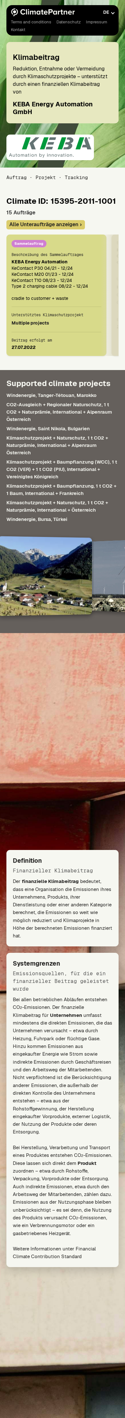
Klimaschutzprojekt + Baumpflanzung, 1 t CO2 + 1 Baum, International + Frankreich (61, 489)
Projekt (46, 177)
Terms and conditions (31, 22)
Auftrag (16, 177)
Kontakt (18, 29)
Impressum (96, 22)
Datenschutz (68, 22)
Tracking (76, 177)
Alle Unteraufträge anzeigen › (45, 224)
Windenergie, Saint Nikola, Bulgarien (48, 428)
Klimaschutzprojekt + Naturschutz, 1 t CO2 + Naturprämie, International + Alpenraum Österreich (57, 445)
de (106, 12)
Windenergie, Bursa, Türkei (36, 519)
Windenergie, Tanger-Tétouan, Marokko (51, 395)
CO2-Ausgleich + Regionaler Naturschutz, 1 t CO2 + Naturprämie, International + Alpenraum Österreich (59, 411)
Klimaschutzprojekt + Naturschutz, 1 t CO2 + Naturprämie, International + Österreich (57, 506)
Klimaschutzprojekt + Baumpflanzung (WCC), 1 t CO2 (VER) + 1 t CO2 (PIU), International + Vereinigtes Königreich (61, 469)
